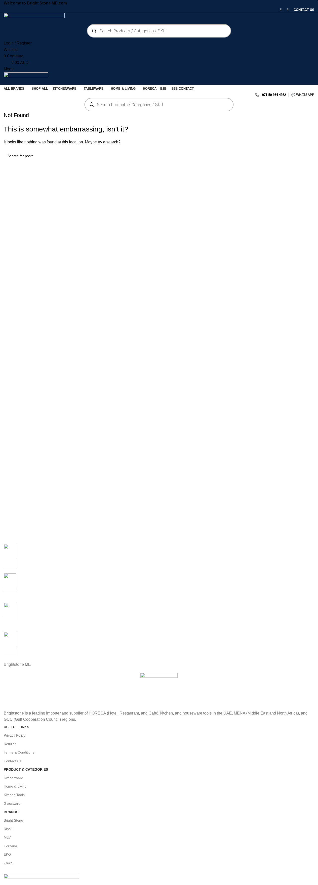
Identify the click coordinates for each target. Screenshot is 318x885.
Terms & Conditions (19, 752)
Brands (11, 812)
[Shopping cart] (5, 82)
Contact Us (12, 761)
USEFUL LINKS (16, 727)
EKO (7, 854)
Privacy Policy (14, 735)
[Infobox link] (159, 558)
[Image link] (41, 877)
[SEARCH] (308, 156)
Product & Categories (26, 769)
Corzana (10, 846)
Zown (8, 863)
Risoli (8, 829)
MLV (7, 837)
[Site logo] (34, 17)
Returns (10, 744)
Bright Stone (13, 820)
